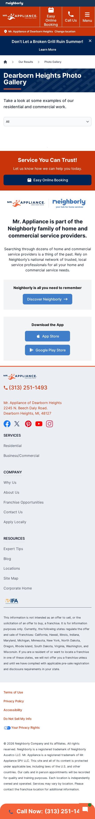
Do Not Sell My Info (17, 719)
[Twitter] (17, 423)
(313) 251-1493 (28, 387)
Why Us (10, 482)
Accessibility (13, 710)
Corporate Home (18, 588)
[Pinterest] (28, 423)
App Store (50, 336)
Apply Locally (15, 522)
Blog (7, 558)
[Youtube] (38, 423)
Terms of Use (13, 692)
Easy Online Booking (51, 20)
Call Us (71, 20)
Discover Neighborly (44, 299)
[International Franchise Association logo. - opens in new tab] (12, 601)
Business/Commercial (21, 455)
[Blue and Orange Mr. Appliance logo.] (26, 203)
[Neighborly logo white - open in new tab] (14, 3)
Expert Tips (13, 549)
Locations (12, 568)
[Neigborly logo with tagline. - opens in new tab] (70, 203)
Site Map (11, 578)
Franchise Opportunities (24, 502)
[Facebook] (7, 423)
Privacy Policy (14, 701)
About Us (11, 492)
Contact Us (13, 512)
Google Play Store (51, 350)
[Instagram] (49, 423)
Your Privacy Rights (25, 727)
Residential (13, 445)
